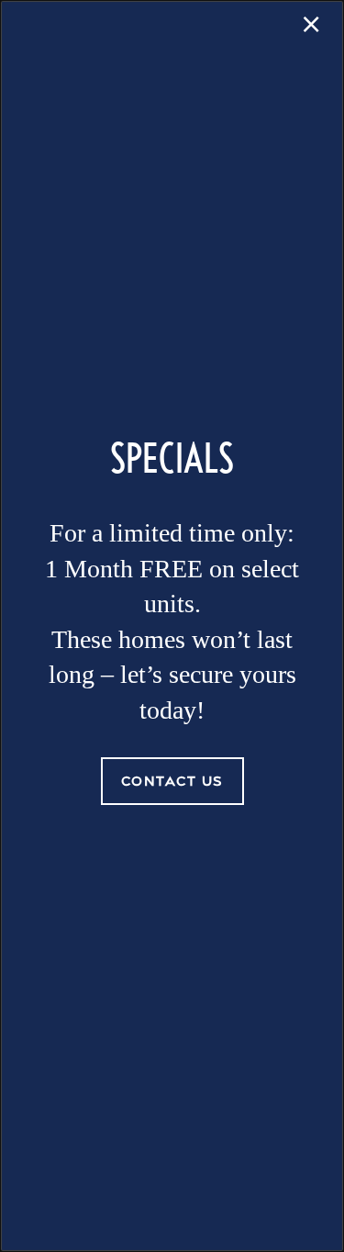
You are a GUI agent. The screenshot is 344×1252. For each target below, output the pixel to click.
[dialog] (172, 626)
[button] (172, 781)
